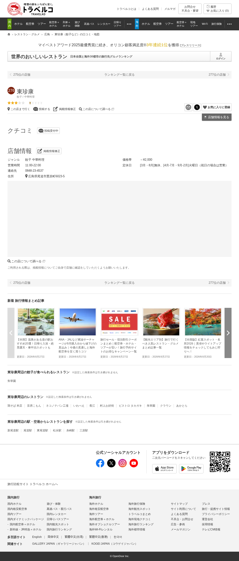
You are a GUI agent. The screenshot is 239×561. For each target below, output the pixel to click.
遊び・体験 (54, 503)
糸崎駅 (70, 430)
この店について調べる (97, 109)
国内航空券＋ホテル (22, 524)
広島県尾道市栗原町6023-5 (46, 176)
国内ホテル (14, 503)
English (37, 537)
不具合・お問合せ (182, 519)
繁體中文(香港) (98, 537)
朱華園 (11, 381)
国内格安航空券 (17, 509)
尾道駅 (28, 430)
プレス (206, 503)
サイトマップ (179, 503)
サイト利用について (183, 509)
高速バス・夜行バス (59, 509)
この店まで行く (20, 109)
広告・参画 (178, 524)
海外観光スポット (139, 509)
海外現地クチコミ (139, 519)
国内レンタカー (56, 514)
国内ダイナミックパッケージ (25, 519)
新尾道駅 (13, 430)
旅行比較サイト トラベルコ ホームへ (32, 484)
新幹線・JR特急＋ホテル (25, 529)
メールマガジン (180, 529)
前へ (11, 332)
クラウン (165, 405)
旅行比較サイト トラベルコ (8, 34)
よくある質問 (150, 8)
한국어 (118, 537)
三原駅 (84, 430)
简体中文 (53, 537)
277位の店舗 (217, 74)
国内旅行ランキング (59, 529)
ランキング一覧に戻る (119, 74)
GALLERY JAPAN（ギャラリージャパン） (59, 543)
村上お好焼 (107, 405)
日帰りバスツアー (58, 519)
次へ (228, 332)
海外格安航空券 (99, 509)
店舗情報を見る (218, 117)
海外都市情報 (136, 529)
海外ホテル (96, 503)
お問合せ (190, 8)
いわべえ (78, 405)
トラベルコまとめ (139, 514)
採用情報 (207, 524)
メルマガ (170, 8)
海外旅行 (95, 497)
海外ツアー (96, 514)
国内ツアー (14, 514)
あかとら (181, 405)
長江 (92, 405)
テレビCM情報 (211, 529)
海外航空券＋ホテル (101, 519)
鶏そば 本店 (14, 405)
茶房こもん (34, 405)
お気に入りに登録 (219, 107)
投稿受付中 (51, 130)
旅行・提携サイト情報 (216, 509)
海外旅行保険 (136, 503)
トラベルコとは (126, 8)
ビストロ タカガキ (130, 405)
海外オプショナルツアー (104, 524)
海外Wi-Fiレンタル (100, 529)
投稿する (44, 109)
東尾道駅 (42, 430)
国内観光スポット (58, 524)
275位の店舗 (21, 74)
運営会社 (207, 519)
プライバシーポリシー (216, 514)
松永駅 (57, 430)
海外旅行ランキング (141, 524)
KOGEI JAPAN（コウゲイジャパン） (114, 543)
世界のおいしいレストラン (39, 56)
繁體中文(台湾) (74, 537)
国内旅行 (13, 497)
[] (190, 45)
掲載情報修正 (67, 109)
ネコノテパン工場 (57, 405)
